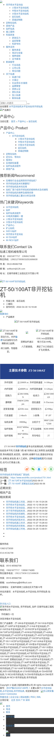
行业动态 (16, 64)
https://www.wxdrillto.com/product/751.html (30, 477)
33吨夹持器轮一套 (14, 215)
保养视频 (16, 55)
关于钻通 (10, 73)
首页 (13, 121)
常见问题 (16, 70)
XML (39, 696)
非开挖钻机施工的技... (16, 501)
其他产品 (10, 25)
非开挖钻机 (5, 474)
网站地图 (24, 696)
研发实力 (16, 37)
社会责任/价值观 (19, 82)
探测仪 (9, 159)
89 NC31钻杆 (12, 240)
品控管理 (16, 40)
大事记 (15, 79)
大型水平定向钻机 (20, 13)
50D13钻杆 (11, 231)
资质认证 (16, 88)
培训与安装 (17, 52)
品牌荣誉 (16, 85)
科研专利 (16, 43)
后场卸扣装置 (12, 162)
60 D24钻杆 (11, 237)
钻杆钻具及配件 (13, 165)
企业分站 (14, 696)
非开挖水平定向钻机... (16, 504)
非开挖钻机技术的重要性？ (18, 183)
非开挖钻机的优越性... (16, 513)
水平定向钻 (27, 106)
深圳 (28, 699)
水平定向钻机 (15, 106)
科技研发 (10, 34)
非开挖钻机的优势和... (16, 525)
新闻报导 (10, 61)
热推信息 (4, 696)
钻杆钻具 (10, 28)
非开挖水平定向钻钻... (16, 507)
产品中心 (22, 121)
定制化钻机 (11, 22)
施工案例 (10, 31)
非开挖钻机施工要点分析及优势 (20, 195)
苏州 (18, 699)
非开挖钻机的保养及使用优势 (19, 192)
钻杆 (8, 209)
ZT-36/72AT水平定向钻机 (20, 480)
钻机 (27, 474)
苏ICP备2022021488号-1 (18, 687)
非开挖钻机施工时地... (16, 528)
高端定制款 (17, 19)
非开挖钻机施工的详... (16, 522)
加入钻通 (16, 94)
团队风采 (16, 91)
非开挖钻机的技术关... (16, 519)
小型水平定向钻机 (20, 7)
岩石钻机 (16, 16)
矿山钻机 (10, 228)
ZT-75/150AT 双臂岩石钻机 (21, 483)
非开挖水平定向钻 (14, 4)
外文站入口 (5, 603)
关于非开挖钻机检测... (16, 510)
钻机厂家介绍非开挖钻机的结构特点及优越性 (27, 189)
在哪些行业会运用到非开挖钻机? (21, 180)
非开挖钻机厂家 (17, 474)
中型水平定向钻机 (20, 10)
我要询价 (4, 313)
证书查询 (16, 58)
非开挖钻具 (37, 106)
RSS (33, 696)
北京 (13, 699)
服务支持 (10, 46)
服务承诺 (16, 49)
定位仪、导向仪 (13, 156)
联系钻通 (16, 97)
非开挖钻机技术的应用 (16, 186)
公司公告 (16, 67)
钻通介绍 (16, 76)
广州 (23, 699)
